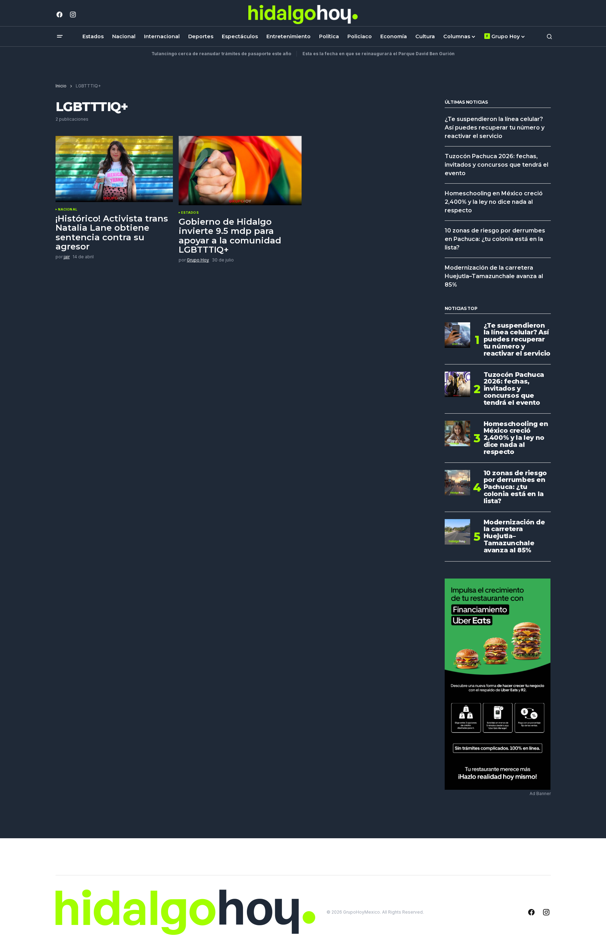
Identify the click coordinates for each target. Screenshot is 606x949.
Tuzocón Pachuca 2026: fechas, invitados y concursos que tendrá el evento (496, 165)
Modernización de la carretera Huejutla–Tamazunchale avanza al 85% (494, 276)
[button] (60, 36)
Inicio (61, 85)
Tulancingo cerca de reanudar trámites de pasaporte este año (221, 53)
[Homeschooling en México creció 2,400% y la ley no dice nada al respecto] (457, 433)
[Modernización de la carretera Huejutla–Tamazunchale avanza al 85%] (457, 532)
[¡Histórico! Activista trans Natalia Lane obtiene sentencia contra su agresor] (114, 169)
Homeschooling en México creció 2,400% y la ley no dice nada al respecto (494, 202)
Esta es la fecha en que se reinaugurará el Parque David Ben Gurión (378, 53)
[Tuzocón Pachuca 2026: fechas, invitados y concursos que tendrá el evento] (457, 384)
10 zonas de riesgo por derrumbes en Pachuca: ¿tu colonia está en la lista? (495, 239)
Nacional (67, 209)
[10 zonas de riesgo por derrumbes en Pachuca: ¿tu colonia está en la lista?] (457, 482)
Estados (190, 212)
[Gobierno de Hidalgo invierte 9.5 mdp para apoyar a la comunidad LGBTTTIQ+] (240, 170)
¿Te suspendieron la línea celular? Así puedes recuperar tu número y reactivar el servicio (494, 127)
